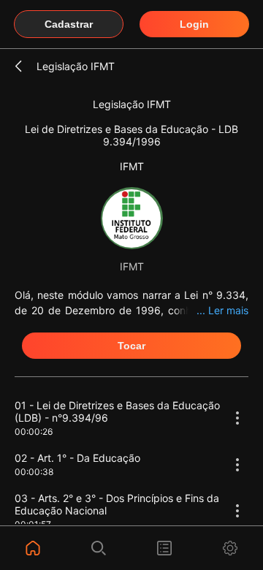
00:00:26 (34, 431)
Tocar (131, 346)
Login (194, 24)
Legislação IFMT (76, 66)
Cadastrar (69, 24)
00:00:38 (34, 471)
